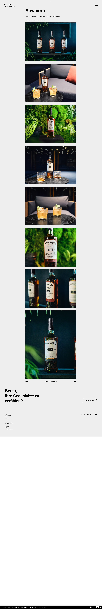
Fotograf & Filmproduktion (9, 6)
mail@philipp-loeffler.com (9, 420)
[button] (96, 5)
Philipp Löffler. (8, 5)
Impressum (7, 426)
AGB (6, 427)
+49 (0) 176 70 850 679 (9, 422)
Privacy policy (44, 607)
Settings (92, 607)
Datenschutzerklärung (8, 428)
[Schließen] (100, 607)
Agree (98, 607)
